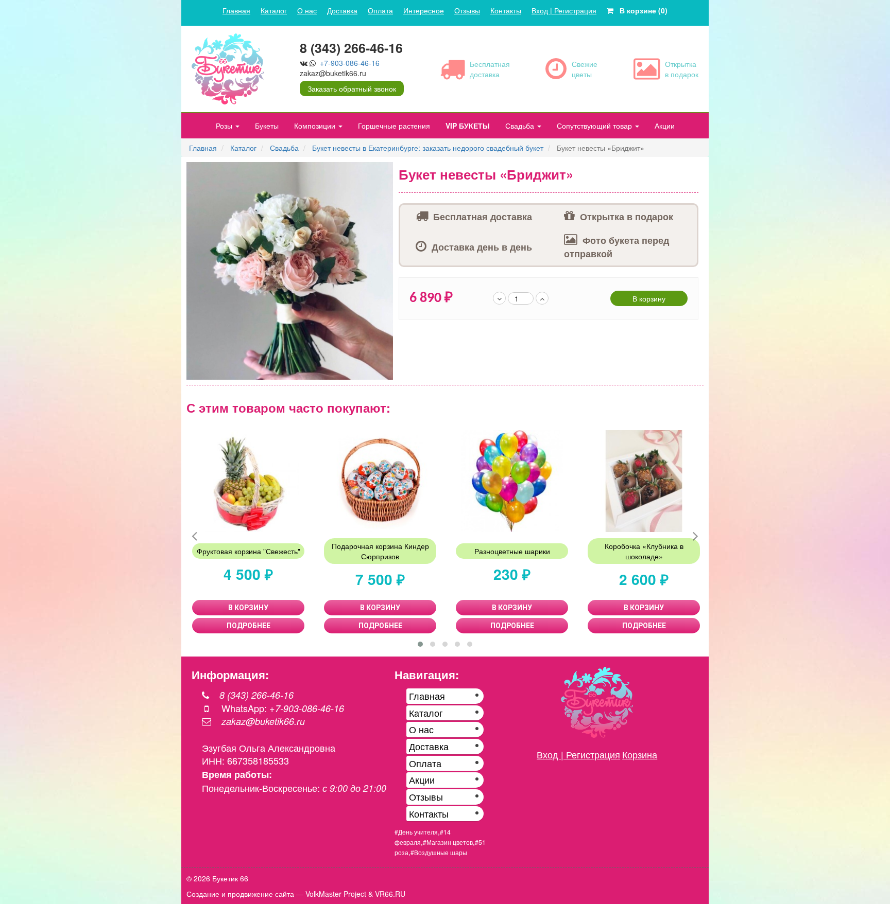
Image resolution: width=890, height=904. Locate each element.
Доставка (342, 10)
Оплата (380, 10)
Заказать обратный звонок (351, 88)
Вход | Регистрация (564, 10)
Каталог (274, 10)
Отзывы (467, 10)
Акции (665, 125)
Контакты (505, 10)
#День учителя (416, 831)
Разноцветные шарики (512, 551)
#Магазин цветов (448, 842)
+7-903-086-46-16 (350, 63)
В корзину (648, 298)
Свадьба (520, 125)
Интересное (423, 10)
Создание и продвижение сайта (240, 894)
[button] (384, 171)
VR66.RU (390, 894)
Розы (225, 125)
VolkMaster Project (335, 894)
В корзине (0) (640, 10)
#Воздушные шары (438, 852)
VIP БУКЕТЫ (468, 125)
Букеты (267, 125)
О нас (307, 10)
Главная (236, 10)
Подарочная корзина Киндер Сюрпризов (380, 551)
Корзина (639, 754)
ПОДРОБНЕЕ (248, 626)
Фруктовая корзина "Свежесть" (248, 551)
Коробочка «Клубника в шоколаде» (644, 551)
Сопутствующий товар (595, 125)
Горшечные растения (394, 125)
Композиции (315, 125)
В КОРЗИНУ (248, 608)
